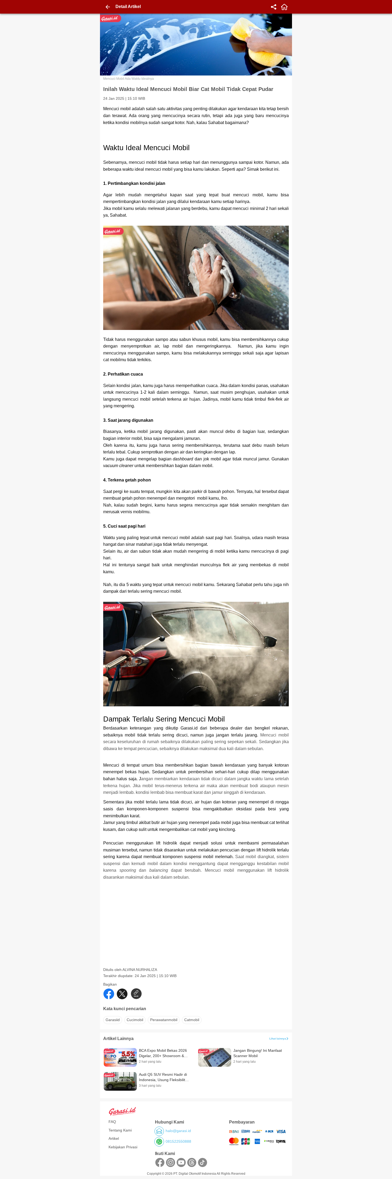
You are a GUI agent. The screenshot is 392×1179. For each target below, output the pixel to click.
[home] (284, 7)
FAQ (112, 1122)
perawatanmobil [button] (163, 1020)
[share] (274, 7)
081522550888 (178, 1141)
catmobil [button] (191, 1020)
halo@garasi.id (178, 1131)
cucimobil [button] (135, 1020)
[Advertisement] (196, 930)
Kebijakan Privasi (123, 1147)
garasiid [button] (113, 1020)
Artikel (114, 1138)
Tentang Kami (120, 1130)
